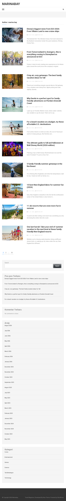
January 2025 (8, 418)
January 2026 (8, 361)
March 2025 (8, 408)
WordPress (60, 497)
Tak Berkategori (9, 472)
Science (7, 467)
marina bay (39, 34)
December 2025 (9, 367)
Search (7, 263)
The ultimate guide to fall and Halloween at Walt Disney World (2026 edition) (45, 144)
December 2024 (9, 423)
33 (12, 252)
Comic (6, 452)
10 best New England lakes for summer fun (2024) (45, 186)
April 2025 (7, 403)
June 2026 (7, 336)
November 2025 (9, 372)
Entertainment (9, 457)
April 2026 (7, 346)
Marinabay (11, 4)
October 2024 (8, 434)
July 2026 (7, 330)
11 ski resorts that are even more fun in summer (44, 207)
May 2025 (7, 398)
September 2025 (9, 382)
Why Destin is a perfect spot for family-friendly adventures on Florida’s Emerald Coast (44, 100)
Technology (8, 478)
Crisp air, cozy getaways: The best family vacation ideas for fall (44, 76)
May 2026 (7, 341)
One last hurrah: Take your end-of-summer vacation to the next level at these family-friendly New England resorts (45, 229)
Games (7, 462)
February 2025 (9, 413)
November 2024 (9, 429)
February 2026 (9, 356)
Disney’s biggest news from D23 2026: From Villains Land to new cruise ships (43, 30)
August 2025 (8, 387)
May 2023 (7, 439)
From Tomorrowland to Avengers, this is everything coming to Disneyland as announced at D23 (44, 54)
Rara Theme (46, 497)
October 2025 (8, 377)
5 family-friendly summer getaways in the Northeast (44, 165)
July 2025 (7, 392)
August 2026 (8, 325)
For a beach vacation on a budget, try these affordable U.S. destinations (45, 123)
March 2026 (8, 351)
